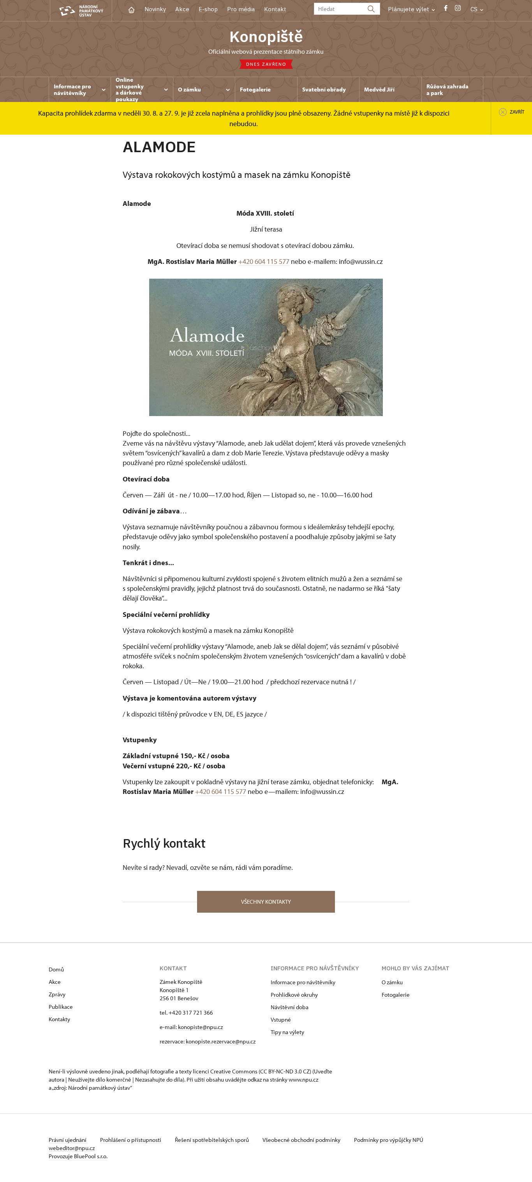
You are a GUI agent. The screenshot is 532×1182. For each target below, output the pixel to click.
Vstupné (281, 1019)
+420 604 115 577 (263, 261)
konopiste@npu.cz (200, 1027)
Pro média (241, 9)
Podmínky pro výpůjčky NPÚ (388, 1139)
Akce (182, 9)
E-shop (208, 9)
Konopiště (266, 36)
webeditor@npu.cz (72, 1148)
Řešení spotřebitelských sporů (212, 1139)
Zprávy (57, 994)
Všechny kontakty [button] (266, 901)
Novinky (155, 9)
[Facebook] (446, 10)
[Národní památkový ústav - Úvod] (81, 10)
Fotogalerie (396, 994)
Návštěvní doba (289, 1007)
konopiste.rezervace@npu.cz (220, 1041)
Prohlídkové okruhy (294, 994)
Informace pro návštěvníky (303, 982)
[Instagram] (458, 10)
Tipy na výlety (287, 1032)
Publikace (61, 1006)
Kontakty (59, 1019)
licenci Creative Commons (225, 1071)
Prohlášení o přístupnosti (131, 1139)
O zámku (392, 982)
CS (474, 9)
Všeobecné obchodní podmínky (302, 1139)
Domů (56, 969)
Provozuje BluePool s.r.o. (78, 1156)
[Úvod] (131, 9)
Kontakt (275, 9)
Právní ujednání (68, 1139)
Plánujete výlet (409, 9)
